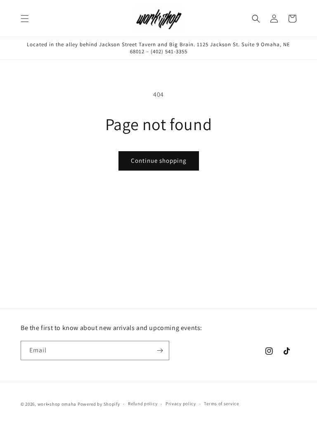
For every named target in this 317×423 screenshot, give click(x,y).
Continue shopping (159, 160)
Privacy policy (181, 403)
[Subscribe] (160, 350)
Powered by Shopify (99, 404)
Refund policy (142, 403)
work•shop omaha (57, 404)
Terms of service (221, 403)
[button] (25, 19)
